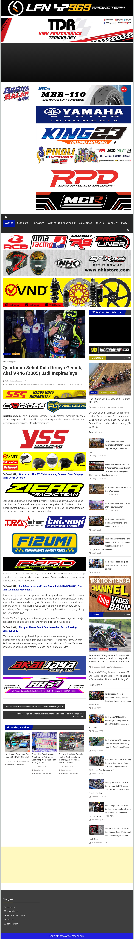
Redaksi (10, 920)
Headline (7, 354)
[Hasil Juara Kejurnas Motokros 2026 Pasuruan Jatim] (96, 504)
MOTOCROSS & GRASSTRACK (61, 223)
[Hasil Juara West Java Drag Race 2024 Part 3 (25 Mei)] (17, 741)
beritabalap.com (49, 384)
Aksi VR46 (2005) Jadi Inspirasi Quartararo (20, 384)
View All (127, 358)
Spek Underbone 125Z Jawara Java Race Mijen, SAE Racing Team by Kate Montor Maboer (117, 743)
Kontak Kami (12, 911)
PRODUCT (112, 223)
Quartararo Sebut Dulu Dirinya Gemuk (69, 384)
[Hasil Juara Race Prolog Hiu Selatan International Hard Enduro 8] (96, 563)
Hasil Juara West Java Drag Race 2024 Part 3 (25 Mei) (17, 755)
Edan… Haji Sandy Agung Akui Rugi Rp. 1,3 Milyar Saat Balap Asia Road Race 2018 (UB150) (44, 758)
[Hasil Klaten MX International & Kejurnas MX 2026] (110, 379)
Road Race (103, 649)
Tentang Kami (12, 924)
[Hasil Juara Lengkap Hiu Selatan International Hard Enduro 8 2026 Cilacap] (96, 520)
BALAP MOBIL (85, 223)
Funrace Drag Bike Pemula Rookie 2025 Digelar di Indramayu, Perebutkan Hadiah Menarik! (71, 758)
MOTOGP (9, 223)
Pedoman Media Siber (16, 915)
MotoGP (16, 354)
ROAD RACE (22, 223)
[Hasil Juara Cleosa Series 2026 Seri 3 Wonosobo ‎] (96, 488)
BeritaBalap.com (24, 761)
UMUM (124, 223)
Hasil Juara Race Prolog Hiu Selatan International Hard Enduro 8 (116, 565)
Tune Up (113, 649)
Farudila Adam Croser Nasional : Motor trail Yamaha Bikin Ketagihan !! (34, 707)
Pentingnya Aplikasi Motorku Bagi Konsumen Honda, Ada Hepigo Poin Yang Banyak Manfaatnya (50, 715)
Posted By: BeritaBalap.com (13, 381)
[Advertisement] (67, 62)
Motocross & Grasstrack (108, 393)
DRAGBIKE (39, 223)
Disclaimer (11, 907)
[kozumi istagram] (44, 522)
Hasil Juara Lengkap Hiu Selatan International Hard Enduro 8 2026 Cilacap (116, 522)
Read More (95, 432)
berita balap (39, 384)
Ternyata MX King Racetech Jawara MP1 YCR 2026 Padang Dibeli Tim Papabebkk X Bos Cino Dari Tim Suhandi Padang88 (110, 658)
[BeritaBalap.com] (6, 217)
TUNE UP (100, 223)
